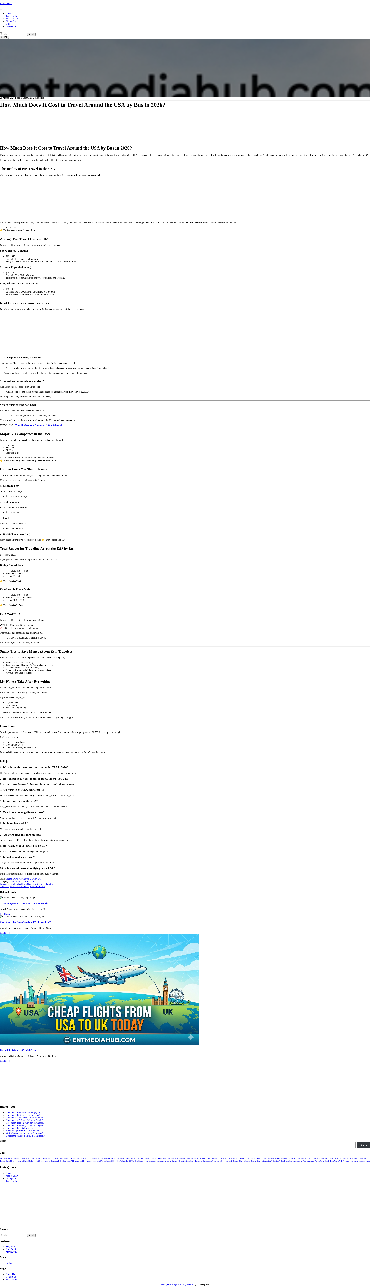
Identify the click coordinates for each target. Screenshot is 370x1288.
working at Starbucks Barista (360, 1161)
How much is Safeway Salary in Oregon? (25, 1125)
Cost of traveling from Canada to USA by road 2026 (25, 922)
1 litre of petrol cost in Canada (10, 1158)
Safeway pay (214, 1161)
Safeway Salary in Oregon (241, 1161)
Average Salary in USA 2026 (109, 1158)
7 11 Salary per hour (42, 1158)
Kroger (140, 1161)
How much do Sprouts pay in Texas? (23, 1115)
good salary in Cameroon (49, 1161)
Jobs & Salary (12, 18)
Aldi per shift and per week (90, 1158)
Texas (332, 1161)
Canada (222, 1158)
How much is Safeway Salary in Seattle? (24, 1120)
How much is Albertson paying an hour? (24, 1117)
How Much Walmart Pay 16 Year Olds (125, 1161)
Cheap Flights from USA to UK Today (19, 1050)
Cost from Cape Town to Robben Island (271, 1158)
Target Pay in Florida (322, 1161)
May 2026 (10, 1246)
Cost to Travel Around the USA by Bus (23, 879)
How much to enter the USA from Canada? (97, 1161)
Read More (5, 914)
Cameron (216, 1158)
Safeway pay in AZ (226, 1161)
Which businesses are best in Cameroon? (24, 1133)
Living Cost (11, 21)
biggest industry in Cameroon (196, 1158)
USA (335, 1161)
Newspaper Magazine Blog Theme (177, 1284)
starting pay (311, 1161)
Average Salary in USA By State (155, 1158)
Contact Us (11, 26)
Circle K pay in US (251, 1158)
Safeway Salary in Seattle (259, 1161)
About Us (10, 1274)
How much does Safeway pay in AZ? (23, 1128)
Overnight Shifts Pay (186, 1161)
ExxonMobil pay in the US (15, 1161)
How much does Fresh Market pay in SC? (25, 1112)
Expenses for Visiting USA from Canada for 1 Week (329, 1158)
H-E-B (60, 1161)
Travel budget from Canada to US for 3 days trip (39, 425)
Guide (8, 24)
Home (8, 13)
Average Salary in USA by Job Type (132, 1158)
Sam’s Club (272, 1161)
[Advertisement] (86, 122)
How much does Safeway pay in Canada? (25, 1123)
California (209, 1158)
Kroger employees (150, 1161)
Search (31, 34)
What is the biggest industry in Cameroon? (25, 1136)
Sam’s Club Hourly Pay (284, 1161)
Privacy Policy (12, 1279)
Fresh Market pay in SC (32, 1161)
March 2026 (11, 1252)
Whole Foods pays (344, 1161)
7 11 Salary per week (56, 1158)
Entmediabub (6, 3)
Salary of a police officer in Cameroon (23, 1130)
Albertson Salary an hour (72, 1158)
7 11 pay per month (27, 1158)
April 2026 (11, 1249)
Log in (9, 1263)
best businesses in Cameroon (175, 1158)
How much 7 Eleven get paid (73, 1161)
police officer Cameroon (202, 1161)
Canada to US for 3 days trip (235, 1158)
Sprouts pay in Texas (299, 1161)
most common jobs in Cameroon (167, 1161)
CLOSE (4, 37)
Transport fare (12, 16)
